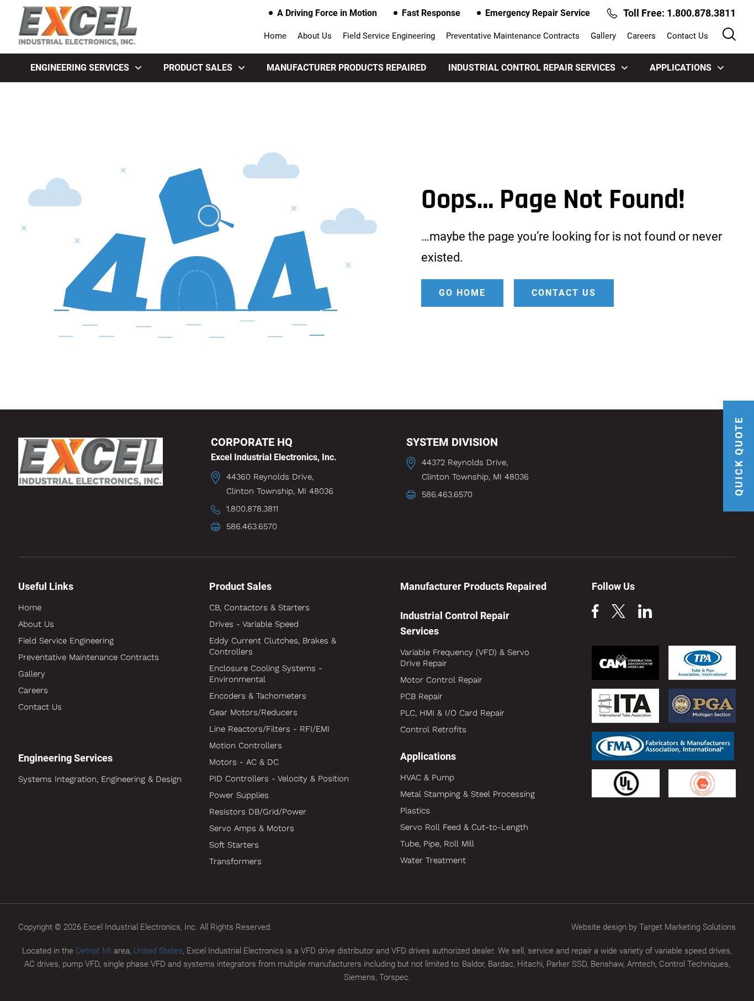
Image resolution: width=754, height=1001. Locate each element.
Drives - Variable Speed (254, 624)
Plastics (415, 811)
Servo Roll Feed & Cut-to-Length (464, 827)
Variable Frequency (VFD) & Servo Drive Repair (464, 657)
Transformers (235, 861)
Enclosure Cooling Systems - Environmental (265, 673)
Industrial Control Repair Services (531, 67)
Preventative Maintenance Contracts (513, 36)
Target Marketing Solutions (687, 927)
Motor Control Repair (441, 680)
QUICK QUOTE (739, 456)
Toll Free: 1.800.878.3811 (679, 13)
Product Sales (197, 67)
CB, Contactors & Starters (259, 608)
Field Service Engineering (389, 36)
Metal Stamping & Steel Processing (467, 794)
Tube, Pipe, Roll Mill (437, 844)
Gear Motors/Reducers (253, 712)
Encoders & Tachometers (257, 696)
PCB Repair (421, 696)
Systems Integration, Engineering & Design (100, 779)
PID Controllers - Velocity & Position (279, 779)
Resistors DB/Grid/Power (257, 812)
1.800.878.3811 (252, 509)
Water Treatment (433, 860)
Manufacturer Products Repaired (346, 67)
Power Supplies (239, 795)
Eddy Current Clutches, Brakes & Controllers (272, 646)
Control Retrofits (433, 729)
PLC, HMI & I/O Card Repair (452, 713)
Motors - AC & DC (244, 762)
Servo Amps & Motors (251, 828)
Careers (641, 36)
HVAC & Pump (427, 777)
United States (158, 951)
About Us (315, 36)
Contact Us (687, 36)
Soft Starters (234, 845)
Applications (680, 67)
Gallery (603, 36)
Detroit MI (93, 951)
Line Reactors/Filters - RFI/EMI (269, 729)
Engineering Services (79, 67)
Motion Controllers (245, 745)
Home (275, 36)
